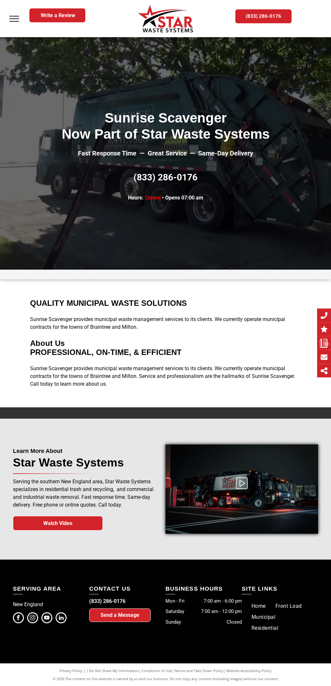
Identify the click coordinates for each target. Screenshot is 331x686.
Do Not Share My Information (114, 670)
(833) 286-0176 (165, 177)
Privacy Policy (70, 670)
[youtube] (46, 618)
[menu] (14, 18)
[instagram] (32, 618)
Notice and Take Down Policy (199, 670)
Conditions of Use (157, 670)
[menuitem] (259, 605)
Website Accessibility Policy (249, 670)
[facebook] (18, 618)
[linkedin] (61, 618)
